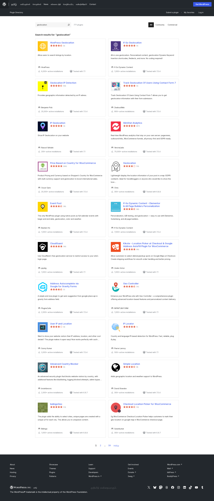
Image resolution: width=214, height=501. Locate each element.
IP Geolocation (57, 123)
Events (131, 468)
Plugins (52, 472)
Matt (170, 468)
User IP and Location (61, 323)
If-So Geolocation (132, 42)
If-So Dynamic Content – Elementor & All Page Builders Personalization (141, 204)
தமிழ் (35, 488)
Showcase (53, 464)
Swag (131, 476)
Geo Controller (131, 283)
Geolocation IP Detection (63, 82)
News (12, 468)
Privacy (13, 476)
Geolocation (129, 163)
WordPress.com (174, 464)
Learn (91, 464)
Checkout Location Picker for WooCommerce (147, 404)
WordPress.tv (95, 476)
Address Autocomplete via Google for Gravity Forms (64, 285)
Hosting (13, 472)
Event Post (56, 203)
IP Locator (128, 323)
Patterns (52, 476)
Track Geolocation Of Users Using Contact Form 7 (149, 82)
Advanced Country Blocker (64, 364)
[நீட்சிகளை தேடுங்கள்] (68, 24)
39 (109, 445)
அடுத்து (116, 445)
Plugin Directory (16, 12)
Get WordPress (202, 4)
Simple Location (131, 364)
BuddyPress (173, 476)
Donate (132, 472)
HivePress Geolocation (62, 42)
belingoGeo (56, 404)
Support (92, 468)
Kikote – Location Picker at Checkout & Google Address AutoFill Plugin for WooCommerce (147, 245)
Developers (93, 472)
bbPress (171, 472)
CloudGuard (56, 243)
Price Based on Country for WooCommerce (73, 163)
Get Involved (133, 464)
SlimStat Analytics (132, 123)
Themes (52, 468)
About (12, 464)
